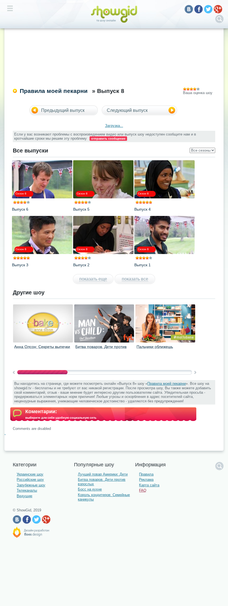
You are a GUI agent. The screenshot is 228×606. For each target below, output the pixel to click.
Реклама (146, 479)
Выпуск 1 (142, 265)
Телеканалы (27, 490)
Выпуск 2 (81, 265)
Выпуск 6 (20, 209)
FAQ (142, 490)
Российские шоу (30, 479)
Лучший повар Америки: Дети (103, 474)
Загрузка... (114, 126)
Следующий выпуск (127, 110)
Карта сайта (149, 485)
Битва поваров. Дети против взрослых (101, 348)
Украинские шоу (30, 474)
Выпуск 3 (20, 265)
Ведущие (24, 496)
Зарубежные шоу (31, 485)
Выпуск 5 (81, 209)
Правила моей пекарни (54, 91)
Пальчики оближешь (155, 346)
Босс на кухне (90, 489)
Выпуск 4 (142, 209)
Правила (146, 474)
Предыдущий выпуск (63, 110)
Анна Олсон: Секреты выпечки (42, 346)
